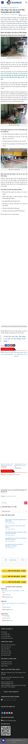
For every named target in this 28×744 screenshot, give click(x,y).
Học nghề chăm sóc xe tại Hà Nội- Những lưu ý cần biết (14, 545)
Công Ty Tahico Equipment (11, 691)
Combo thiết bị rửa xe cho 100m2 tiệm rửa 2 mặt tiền (21, 465)
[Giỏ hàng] (26, 2)
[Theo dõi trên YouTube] (12, 713)
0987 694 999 (7, 594)
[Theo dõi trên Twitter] (5, 713)
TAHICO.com (18, 14)
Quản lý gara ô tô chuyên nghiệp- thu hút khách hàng (16, 520)
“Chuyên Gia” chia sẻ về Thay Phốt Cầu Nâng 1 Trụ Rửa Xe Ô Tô (14, 490)
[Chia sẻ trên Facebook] (6, 345)
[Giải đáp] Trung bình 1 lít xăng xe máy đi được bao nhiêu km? (16, 532)
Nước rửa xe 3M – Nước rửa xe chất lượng (15, 526)
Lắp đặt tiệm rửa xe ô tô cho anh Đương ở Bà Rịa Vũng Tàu (15, 539)
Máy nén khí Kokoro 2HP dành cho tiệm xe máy (7, 465)
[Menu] (2, 2)
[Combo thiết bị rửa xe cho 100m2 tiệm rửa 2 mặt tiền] (20, 407)
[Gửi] (25, 502)
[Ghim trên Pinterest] (11, 345)
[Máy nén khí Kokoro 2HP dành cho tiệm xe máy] (7, 407)
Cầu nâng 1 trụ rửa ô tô (9, 7)
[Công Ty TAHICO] (14, 2)
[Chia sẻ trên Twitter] (8, 345)
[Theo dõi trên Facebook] (2, 713)
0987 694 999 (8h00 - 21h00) (17, 571)
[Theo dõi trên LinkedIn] (9, 713)
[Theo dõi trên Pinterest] (7, 713)
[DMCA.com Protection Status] (8, 720)
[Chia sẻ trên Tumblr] (14, 345)
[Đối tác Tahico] (12, 562)
